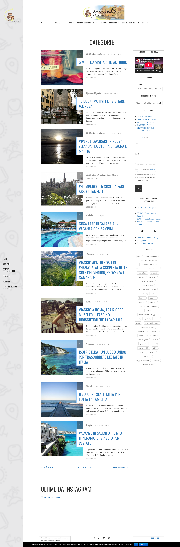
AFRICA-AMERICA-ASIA (86, 23)
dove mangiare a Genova (147, 290)
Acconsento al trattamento (146, 164)
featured (152, 298)
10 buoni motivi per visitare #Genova (102, 103)
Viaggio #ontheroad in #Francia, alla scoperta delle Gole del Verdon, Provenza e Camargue (103, 270)
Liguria (97, 93)
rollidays (153, 335)
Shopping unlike (143, 240)
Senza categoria (142, 340)
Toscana (90, 344)
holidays (152, 302)
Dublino (142, 294)
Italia (147, 310)
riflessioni (153, 331)
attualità (154, 273)
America (156, 269)
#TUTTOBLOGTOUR (145, 128)
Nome (137, 144)
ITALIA (57, 23)
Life (137, 319)
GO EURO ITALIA (144, 125)
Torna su (155, 538)
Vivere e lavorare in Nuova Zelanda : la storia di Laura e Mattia (103, 146)
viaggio (156, 360)
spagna (141, 344)
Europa (141, 298)
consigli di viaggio (147, 281)
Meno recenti (119, 467)
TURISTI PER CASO (145, 122)
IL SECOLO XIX (143, 131)
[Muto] (157, 71)
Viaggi (152, 352)
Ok (135, 544)
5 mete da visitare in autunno (103, 62)
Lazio (88, 301)
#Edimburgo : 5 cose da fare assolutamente (101, 188)
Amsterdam (142, 273)
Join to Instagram (52, 497)
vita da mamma (147, 365)
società (155, 340)
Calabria (90, 215)
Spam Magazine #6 (145, 243)
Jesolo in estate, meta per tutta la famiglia (99, 396)
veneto (142, 352)
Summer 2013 (143, 348)
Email (138, 154)
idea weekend (152, 306)
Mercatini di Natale (151, 323)
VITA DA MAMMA (128, 23)
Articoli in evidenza (95, 54)
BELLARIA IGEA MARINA (148, 119)
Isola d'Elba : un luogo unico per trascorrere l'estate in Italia (102, 357)
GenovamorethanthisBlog (147, 237)
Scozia (115, 175)
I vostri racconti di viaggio (147, 315)
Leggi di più (91, 78)
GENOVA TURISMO (145, 116)
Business (152, 277)
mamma (156, 319)
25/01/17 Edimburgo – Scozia (149, 219)
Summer (152, 344)
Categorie (139, 84)
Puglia (89, 425)
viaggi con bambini (142, 360)
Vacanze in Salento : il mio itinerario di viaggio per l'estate (100, 438)
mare (138, 323)
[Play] (137, 71)
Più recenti (49, 467)
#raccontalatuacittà (147, 260)
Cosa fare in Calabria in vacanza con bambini (98, 226)
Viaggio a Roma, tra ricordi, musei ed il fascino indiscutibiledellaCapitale (102, 315)
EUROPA (69, 23)
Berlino (141, 277)
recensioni (141, 331)
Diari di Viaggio (147, 285)
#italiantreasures (151, 256)
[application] (149, 65)
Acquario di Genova (147, 265)
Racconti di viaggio (147, 327)
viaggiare (147, 356)
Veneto (89, 386)
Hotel (140, 306)
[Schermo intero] (160, 71)
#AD (139, 256)
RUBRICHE (142, 23)
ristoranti (142, 335)
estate (152, 294)
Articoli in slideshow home (98, 175)
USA (154, 348)
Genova (89, 93)
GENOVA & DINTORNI (109, 23)
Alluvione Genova (142, 269)
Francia (90, 254)
